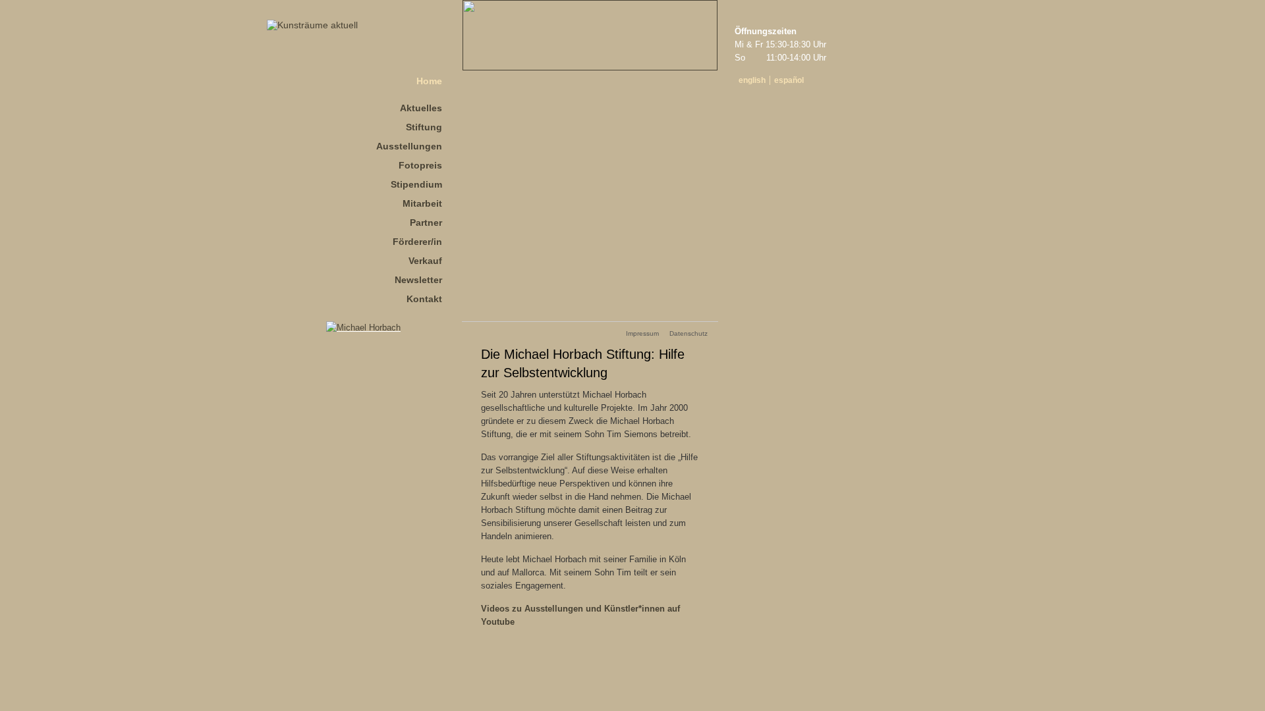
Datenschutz (688, 333)
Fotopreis (420, 165)
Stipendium (416, 184)
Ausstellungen (409, 146)
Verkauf (425, 260)
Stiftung (424, 127)
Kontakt (424, 299)
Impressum (642, 333)
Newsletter (418, 280)
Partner (426, 222)
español (789, 80)
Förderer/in (417, 241)
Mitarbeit (422, 203)
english (752, 80)
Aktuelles (421, 108)
